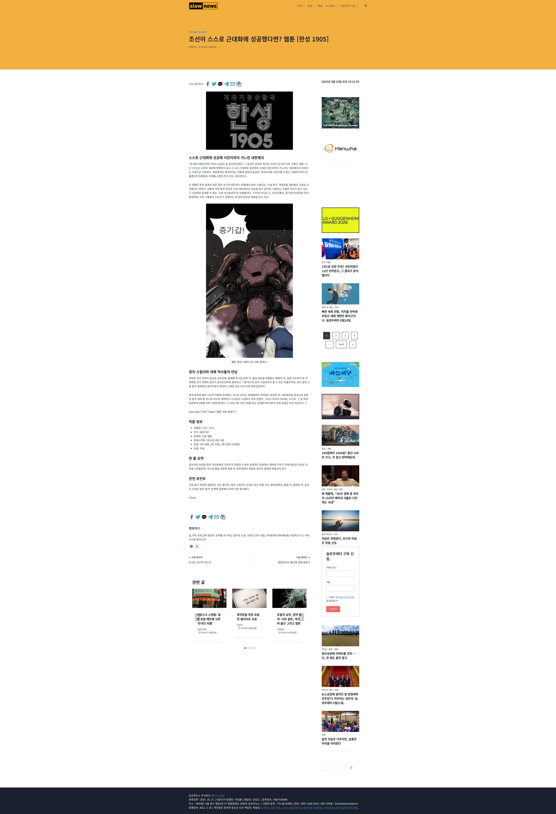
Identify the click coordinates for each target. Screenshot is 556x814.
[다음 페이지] (301, 617)
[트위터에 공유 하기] (214, 84)
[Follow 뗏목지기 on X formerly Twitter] (196, 546)
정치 (323, 262)
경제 (329, 448)
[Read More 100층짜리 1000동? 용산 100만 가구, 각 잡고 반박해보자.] (340, 435)
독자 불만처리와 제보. (347, 807)
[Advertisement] (340, 184)
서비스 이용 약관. (272, 807)
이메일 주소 (331, 567)
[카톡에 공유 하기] (220, 84)
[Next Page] (352, 344)
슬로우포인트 (327, 534)
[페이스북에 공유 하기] (208, 84)
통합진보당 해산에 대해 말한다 (294, 560)
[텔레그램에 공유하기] (227, 84)
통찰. (324, 448)
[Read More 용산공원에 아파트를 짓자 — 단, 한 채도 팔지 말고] (340, 635)
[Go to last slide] (197, 617)
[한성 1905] (208, 428)
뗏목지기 (193, 46)
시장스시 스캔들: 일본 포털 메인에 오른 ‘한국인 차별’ (209, 619)
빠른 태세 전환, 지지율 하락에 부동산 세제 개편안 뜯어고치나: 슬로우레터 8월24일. (339, 315)
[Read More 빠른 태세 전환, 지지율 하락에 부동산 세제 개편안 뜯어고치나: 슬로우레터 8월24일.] (340, 293)
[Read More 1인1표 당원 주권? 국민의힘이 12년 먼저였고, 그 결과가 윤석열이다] (340, 249)
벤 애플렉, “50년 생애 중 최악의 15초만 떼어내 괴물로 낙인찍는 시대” (340, 497)
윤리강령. (329, 807)
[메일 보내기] (233, 84)
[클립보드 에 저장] (239, 84)
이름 (328, 582)
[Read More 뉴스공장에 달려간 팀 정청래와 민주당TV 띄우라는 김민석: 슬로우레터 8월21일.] (340, 676)
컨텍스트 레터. (327, 307)
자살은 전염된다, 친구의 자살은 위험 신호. (339, 540)
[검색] (351, 767)
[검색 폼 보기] (365, 5)
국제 (323, 734)
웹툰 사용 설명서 (200, 32)
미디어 (329, 489)
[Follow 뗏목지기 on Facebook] (191, 546)
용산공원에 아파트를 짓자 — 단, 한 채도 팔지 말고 (339, 655)
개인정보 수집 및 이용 (344, 597)
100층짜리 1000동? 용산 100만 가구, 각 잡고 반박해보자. (340, 455)
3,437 (341, 344)
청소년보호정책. (293, 807)
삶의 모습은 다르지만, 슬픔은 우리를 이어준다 (339, 741)
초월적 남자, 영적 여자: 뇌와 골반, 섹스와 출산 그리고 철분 (289, 619)
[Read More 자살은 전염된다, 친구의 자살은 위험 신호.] (340, 520)
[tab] (245, 648)
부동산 (324, 649)
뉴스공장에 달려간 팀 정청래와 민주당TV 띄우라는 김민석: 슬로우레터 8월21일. (340, 698)
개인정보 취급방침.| (313, 807)
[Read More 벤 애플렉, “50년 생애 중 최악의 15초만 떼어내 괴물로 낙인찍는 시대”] (340, 475)
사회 (335, 534)
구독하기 (333, 608)
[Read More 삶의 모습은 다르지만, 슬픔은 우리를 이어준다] (340, 721)
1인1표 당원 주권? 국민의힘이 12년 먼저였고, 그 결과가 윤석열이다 (340, 270)
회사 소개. (218, 795)
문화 (190, 32)
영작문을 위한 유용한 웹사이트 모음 (248, 617)
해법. (320, 6)
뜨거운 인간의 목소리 (200, 560)
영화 (335, 489)
